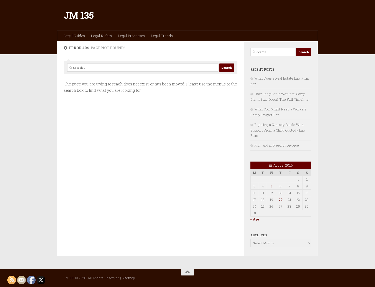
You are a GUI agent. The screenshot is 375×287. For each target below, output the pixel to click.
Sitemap (128, 278)
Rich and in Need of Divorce (276, 145)
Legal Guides (74, 35)
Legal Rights (101, 35)
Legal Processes (131, 35)
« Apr (254, 219)
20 (281, 199)
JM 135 (79, 15)
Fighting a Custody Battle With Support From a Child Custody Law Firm (278, 130)
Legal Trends (162, 35)
